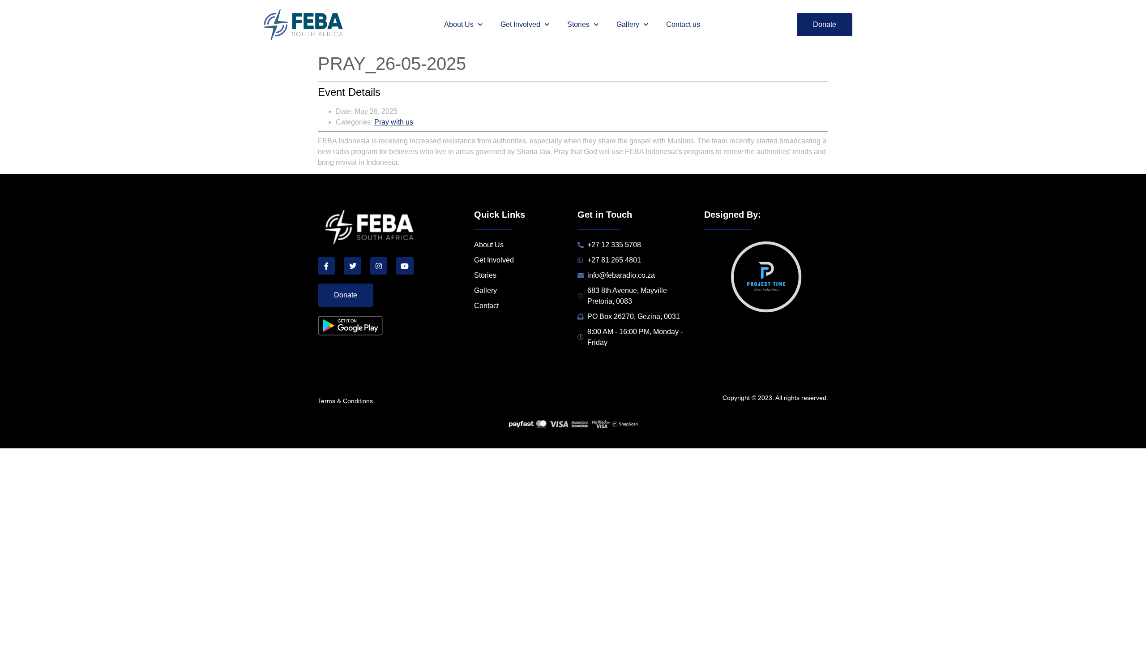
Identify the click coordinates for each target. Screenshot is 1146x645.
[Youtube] (404, 265)
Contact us (683, 24)
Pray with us (393, 122)
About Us (459, 24)
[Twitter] (352, 265)
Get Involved (520, 24)
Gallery (627, 24)
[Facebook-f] (326, 265)
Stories (578, 24)
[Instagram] (378, 265)
